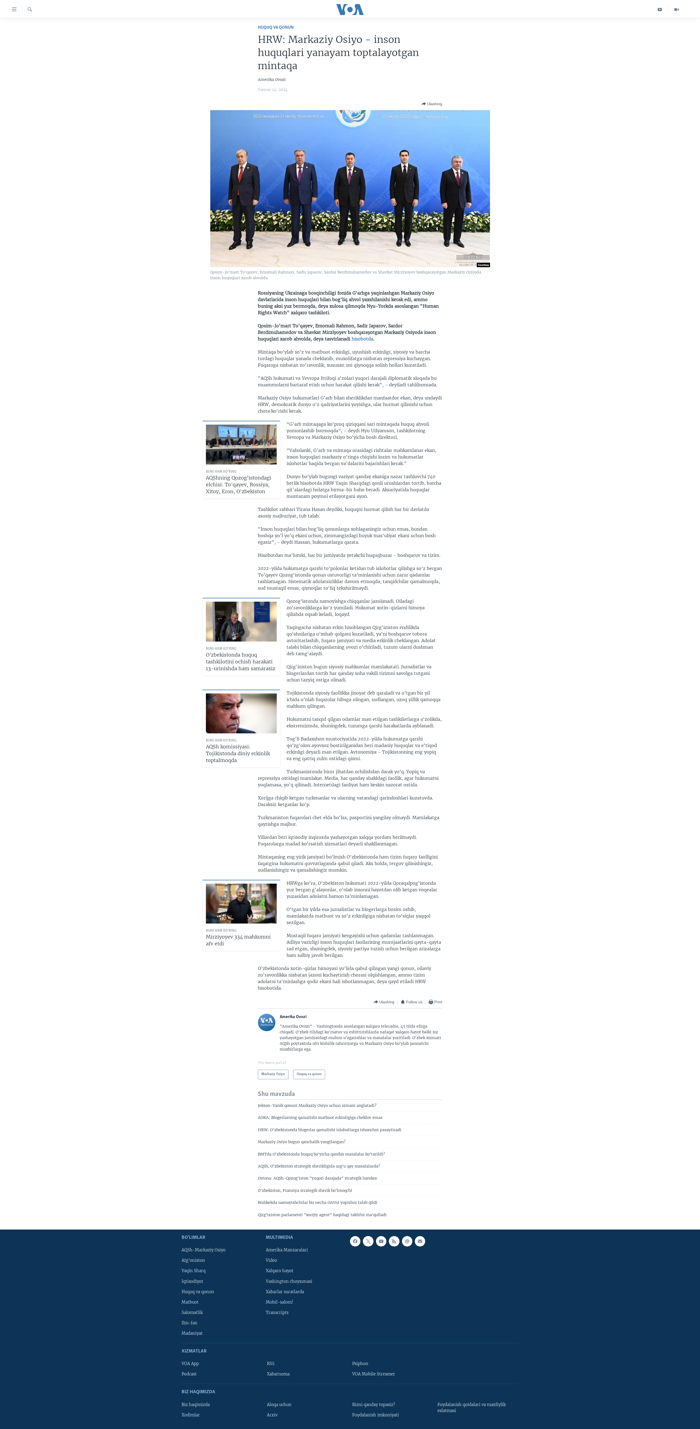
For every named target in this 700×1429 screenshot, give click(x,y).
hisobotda (362, 339)
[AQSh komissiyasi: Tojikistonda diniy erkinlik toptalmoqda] (241, 713)
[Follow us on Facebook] (355, 1241)
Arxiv (272, 1415)
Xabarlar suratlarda (285, 1291)
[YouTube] (660, 9)
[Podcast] (407, 1241)
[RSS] (394, 1241)
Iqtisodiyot (192, 1281)
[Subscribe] (420, 1241)
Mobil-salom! (279, 1302)
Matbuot (190, 1302)
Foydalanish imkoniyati (375, 1415)
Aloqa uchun (279, 1404)
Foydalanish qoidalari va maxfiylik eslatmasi (472, 1407)
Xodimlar (191, 1415)
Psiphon (360, 1363)
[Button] (432, 104)
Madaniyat (192, 1333)
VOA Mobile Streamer (373, 1374)
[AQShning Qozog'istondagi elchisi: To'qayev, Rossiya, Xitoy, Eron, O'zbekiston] (241, 444)
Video (271, 1260)
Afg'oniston (193, 1260)
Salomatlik (192, 1312)
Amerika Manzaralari (287, 1250)
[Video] (676, 9)
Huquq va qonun (276, 27)
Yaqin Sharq (194, 1270)
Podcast (189, 1374)
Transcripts (277, 1312)
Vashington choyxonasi (289, 1281)
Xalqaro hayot (279, 1270)
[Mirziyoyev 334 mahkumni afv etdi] (241, 904)
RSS (271, 1363)
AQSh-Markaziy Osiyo (204, 1250)
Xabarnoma (278, 1374)
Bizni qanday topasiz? (373, 1404)
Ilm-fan (189, 1323)
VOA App (190, 1363)
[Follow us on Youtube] (381, 1241)
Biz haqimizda (196, 1404)
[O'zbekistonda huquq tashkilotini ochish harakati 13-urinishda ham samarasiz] (241, 622)
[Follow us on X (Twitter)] (368, 1241)
